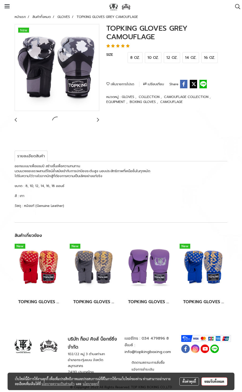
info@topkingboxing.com (148, 352)
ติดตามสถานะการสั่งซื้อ (148, 362)
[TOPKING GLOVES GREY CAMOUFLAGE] (57, 67)
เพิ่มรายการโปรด (122, 84)
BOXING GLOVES (143, 101)
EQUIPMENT (116, 101)
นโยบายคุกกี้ (91, 384)
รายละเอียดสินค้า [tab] (31, 156)
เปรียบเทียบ (155, 84)
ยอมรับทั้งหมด (214, 381)
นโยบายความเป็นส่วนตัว (58, 384)
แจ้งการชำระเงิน (143, 369)
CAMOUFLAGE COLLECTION (187, 96)
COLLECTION (150, 96)
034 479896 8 (155, 338)
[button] (236, 6)
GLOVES (128, 96)
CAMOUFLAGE (171, 101)
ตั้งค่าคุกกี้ (189, 381)
